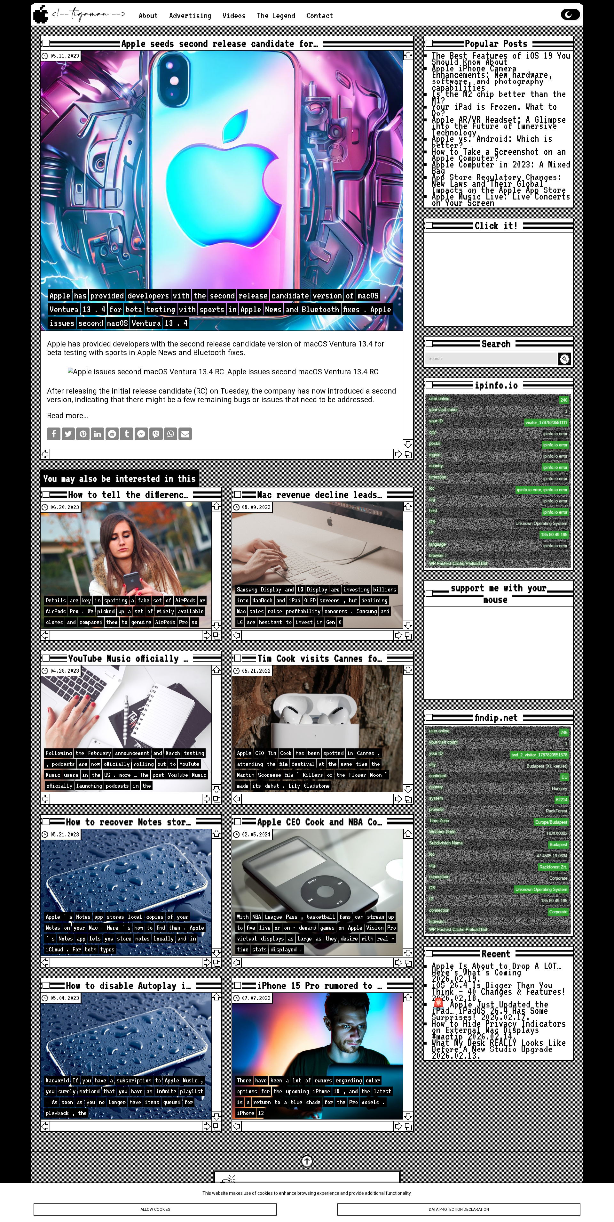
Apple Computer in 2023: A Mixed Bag (501, 167)
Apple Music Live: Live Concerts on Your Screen (501, 199)
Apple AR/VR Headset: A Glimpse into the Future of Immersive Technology (499, 126)
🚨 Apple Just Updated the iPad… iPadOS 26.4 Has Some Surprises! (490, 1010)
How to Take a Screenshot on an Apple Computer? (499, 154)
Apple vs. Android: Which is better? (492, 142)
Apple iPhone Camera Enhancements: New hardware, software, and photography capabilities (492, 77)
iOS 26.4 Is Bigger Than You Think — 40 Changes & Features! (499, 988)
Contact (319, 15)
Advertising (190, 15)
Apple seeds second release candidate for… (220, 43)
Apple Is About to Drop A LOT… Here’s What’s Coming (497, 969)
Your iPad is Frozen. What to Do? (494, 109)
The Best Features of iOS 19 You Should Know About (501, 58)
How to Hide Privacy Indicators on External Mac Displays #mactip (499, 1030)
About (148, 15)
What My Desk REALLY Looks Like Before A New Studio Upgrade (499, 1046)
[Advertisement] (498, 279)
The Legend (276, 15)
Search (565, 359)
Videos (234, 15)
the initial (114, 391)
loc (498, 489)
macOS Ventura (329, 344)
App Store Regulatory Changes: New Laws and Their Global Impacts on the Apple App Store (499, 183)
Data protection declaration (459, 1209)
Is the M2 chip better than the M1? (499, 97)
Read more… (67, 415)
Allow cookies (155, 1209)
